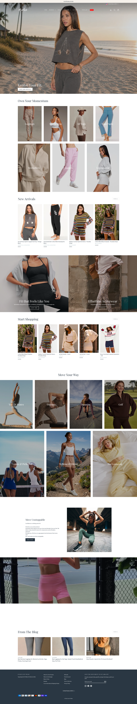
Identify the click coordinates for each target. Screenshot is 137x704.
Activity (76, 10)
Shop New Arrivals (25, 89)
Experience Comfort (68, 584)
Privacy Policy (67, 683)
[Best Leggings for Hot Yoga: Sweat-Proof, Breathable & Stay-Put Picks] (68, 646)
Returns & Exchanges (48, 677)
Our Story (30, 539)
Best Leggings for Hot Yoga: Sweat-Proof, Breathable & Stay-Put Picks (67, 660)
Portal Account (67, 677)
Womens (52, 10)
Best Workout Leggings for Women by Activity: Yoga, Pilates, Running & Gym (32, 660)
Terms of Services (67, 681)
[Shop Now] (34, 283)
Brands (67, 10)
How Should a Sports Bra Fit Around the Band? (99, 659)
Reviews (45, 681)
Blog (65, 679)
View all (116, 198)
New (46, 10)
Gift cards (66, 674)
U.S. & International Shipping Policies (51, 683)
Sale (91, 10)
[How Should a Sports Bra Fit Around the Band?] (102, 646)
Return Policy (46, 679)
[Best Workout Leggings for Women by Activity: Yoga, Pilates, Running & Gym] (34, 646)
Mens (59, 10)
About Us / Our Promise (49, 674)
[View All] (102, 283)
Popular (85, 10)
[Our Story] (89, 530)
